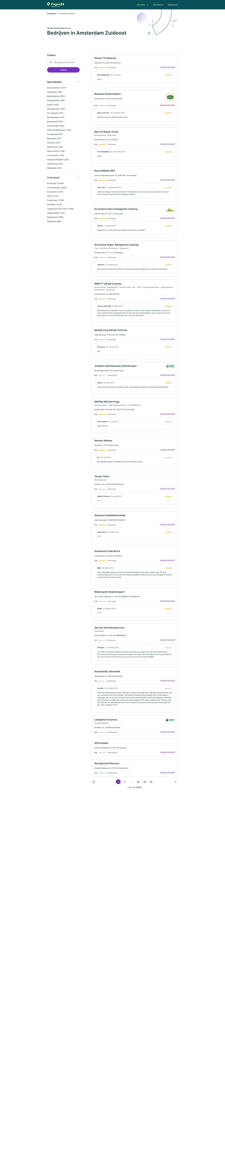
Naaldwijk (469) (54, 221)
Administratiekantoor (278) (59, 130)
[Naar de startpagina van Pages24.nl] (55, 4)
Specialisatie (54, 82)
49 (144, 782)
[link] (134, 70)
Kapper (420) (53, 104)
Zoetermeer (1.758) (55, 200)
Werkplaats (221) (54, 168)
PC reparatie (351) (55, 113)
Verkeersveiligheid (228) (58, 159)
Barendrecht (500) (55, 217)
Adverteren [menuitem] (158, 5)
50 (151, 782)
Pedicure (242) (53, 142)
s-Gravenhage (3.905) (57, 187)
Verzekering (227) (55, 164)
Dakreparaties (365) (56, 109)
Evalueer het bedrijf (167, 67)
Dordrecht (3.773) (55, 192)
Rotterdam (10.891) (55, 183)
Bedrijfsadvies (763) (56, 96)
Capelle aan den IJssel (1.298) (60, 209)
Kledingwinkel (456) (56, 100)
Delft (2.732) (52, 196)
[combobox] (63, 62)
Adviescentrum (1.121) (56, 88)
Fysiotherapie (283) (55, 126)
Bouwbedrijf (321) (55, 121)
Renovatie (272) (54, 138)
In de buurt (53, 177)
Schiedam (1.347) (54, 204)
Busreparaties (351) (55, 117)
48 (138, 782)
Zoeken (63, 70)
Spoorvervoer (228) (56, 151)
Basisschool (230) (55, 147)
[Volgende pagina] (175, 781)
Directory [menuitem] (141, 5)
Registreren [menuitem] (173, 5)
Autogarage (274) (55, 134)
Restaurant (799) (54, 92)
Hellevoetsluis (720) (56, 213)
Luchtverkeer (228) (55, 155)
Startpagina (51, 13)
